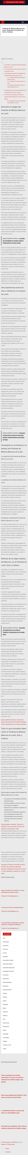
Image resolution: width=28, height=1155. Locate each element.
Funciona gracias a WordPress (10, 1142)
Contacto (8, 1152)
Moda (4, 1008)
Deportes (5, 956)
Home (7, 1148)
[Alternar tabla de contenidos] (2, 62)
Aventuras (5, 945)
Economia (5, 975)
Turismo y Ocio (7, 1045)
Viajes (4, 1048)
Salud (4, 1030)
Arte (4, 938)
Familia (5, 993)
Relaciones (6, 1026)
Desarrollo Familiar (8, 960)
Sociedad (5, 1034)
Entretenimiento (7, 989)
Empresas (5, 986)
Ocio (4, 1019)
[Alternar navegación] (22, 22)
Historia (5, 997)
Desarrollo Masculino (9, 967)
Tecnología (6, 1037)
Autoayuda (6, 941)
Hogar (4, 1000)
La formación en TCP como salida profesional (12, 907)
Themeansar (11, 1144)
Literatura (5, 1004)
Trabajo (5, 1041)
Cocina (5, 953)
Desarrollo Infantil (8, 964)
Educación (6, 978)
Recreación (6, 1023)
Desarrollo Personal (8, 971)
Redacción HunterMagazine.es (10, 896)
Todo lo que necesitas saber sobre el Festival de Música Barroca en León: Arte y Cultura (14, 97)
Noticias (5, 1015)
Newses (3, 1144)
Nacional (5, 1011)
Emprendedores (7, 982)
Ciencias (5, 949)
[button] (25, 22)
